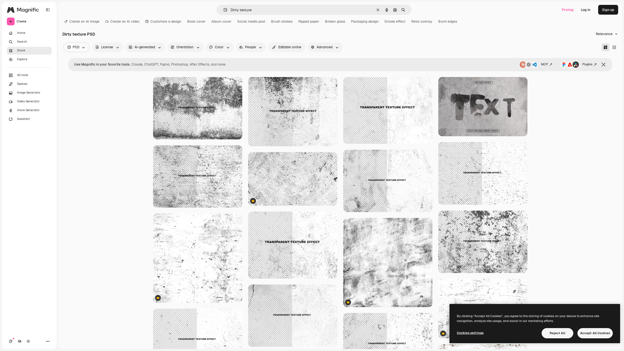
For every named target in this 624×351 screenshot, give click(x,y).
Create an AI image (84, 21)
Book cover (196, 21)
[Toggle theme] (28, 341)
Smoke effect (394, 21)
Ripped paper (308, 21)
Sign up (608, 10)
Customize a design (165, 21)
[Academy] (19, 341)
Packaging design (365, 21)
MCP (544, 64)
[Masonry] (605, 47)
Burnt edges (447, 21)
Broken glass (335, 21)
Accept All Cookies (595, 333)
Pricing (568, 10)
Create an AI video (124, 21)
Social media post (251, 21)
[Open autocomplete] (223, 10)
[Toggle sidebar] (48, 10)
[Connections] (11, 341)
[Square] (614, 47)
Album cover (221, 21)
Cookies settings (470, 333)
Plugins (587, 64)
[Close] (603, 65)
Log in (585, 10)
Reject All (557, 333)
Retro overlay (421, 21)
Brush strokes (281, 21)
